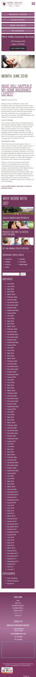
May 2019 (10, 510)
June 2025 (10, 318)
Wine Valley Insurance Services (11, 664)
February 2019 (12, 518)
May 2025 (10, 321)
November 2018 (12, 527)
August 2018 (11, 534)
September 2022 (13, 406)
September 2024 (13, 342)
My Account (18, 31)
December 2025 (12, 302)
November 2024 (12, 337)
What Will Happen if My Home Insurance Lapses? (16, 90)
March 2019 (11, 516)
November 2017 (12, 556)
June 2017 (10, 569)
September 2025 (13, 310)
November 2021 (12, 433)
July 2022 (10, 412)
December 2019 (12, 492)
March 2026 (11, 294)
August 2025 (11, 313)
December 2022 (12, 398)
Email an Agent (18, 25)
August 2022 (11, 409)
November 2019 (12, 494)
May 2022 (10, 417)
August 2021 (11, 441)
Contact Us (18, 615)
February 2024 (12, 361)
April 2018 (10, 545)
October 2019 (11, 497)
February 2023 (12, 393)
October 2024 (11, 340)
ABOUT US (17, 603)
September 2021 (13, 438)
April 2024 (10, 356)
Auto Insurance (12, 578)
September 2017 (13, 561)
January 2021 (12, 460)
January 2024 (12, 364)
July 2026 (10, 284)
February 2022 (12, 425)
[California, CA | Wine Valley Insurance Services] (11, 4)
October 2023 (11, 372)
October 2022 (11, 404)
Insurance (10, 583)
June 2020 (10, 478)
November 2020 (12, 465)
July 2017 (10, 566)
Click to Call (18, 20)
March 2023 (11, 390)
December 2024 (12, 334)
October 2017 (11, 559)
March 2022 (11, 422)
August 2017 (11, 564)
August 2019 (11, 502)
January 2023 (12, 396)
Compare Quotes (18, 610)
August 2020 (11, 473)
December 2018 (12, 524)
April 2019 (10, 513)
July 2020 (10, 476)
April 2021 (10, 452)
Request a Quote (18, 14)
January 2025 (12, 332)
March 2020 (11, 486)
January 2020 (12, 489)
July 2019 (10, 505)
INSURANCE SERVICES (17, 605)
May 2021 (10, 449)
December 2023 (12, 366)
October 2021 (11, 436)
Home (18, 600)
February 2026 (12, 297)
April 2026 (10, 292)
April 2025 (10, 324)
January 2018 (12, 550)
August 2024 (11, 345)
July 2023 (10, 380)
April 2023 (10, 388)
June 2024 (10, 350)
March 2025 (11, 326)
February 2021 (12, 457)
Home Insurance (11, 186)
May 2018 (10, 543)
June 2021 (10, 446)
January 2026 (12, 300)
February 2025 (12, 329)
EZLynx (7, 665)
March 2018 (11, 548)
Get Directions (18, 48)
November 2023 (12, 369)
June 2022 (10, 414)
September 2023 (13, 374)
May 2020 (10, 481)
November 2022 (12, 401)
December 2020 (12, 462)
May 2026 (10, 289)
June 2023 (10, 382)
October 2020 (11, 468)
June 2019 (10, 508)
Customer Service (17, 608)
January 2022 (12, 428)
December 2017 (12, 553)
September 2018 (13, 532)
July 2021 (10, 444)
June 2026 (10, 286)
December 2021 (12, 430)
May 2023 (10, 385)
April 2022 (10, 420)
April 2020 (10, 484)
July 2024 (10, 348)
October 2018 (11, 529)
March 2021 (11, 454)
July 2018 (10, 537)
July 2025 (10, 316)
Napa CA (23, 186)
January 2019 (12, 521)
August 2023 (11, 377)
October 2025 (11, 308)
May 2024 (10, 353)
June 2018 (10, 540)
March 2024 (11, 358)
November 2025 (12, 305)
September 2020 (13, 470)
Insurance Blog (18, 613)
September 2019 (13, 500)
